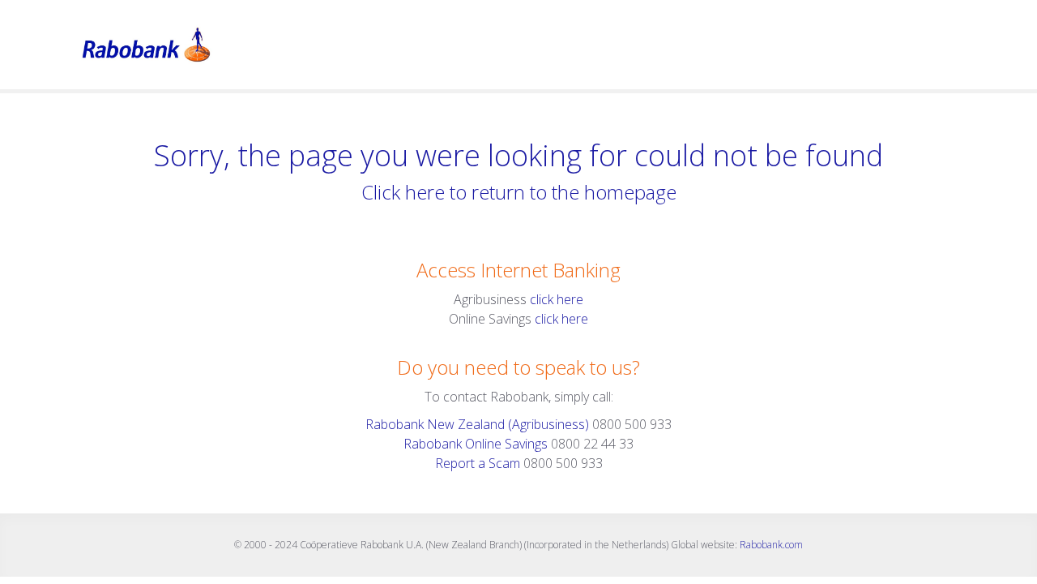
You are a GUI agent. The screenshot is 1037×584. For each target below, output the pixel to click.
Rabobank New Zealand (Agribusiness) (478, 424)
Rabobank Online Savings (475, 444)
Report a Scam (477, 463)
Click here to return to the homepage (518, 191)
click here (556, 299)
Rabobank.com (771, 545)
